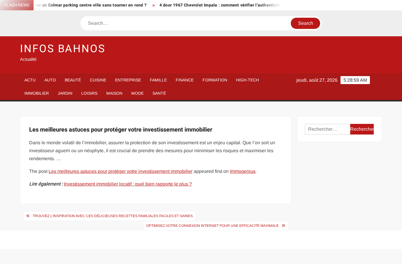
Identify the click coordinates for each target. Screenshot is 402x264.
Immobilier (36, 93)
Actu (30, 80)
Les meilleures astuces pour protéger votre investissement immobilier (120, 171)
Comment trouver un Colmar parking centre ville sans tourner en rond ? (72, 5)
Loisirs (89, 93)
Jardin (65, 93)
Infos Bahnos (62, 49)
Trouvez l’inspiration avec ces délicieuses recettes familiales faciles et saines (113, 216)
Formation (214, 80)
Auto (50, 80)
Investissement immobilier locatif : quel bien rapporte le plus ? (128, 183)
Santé (159, 93)
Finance (185, 80)
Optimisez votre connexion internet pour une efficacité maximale (212, 226)
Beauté (73, 80)
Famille (158, 80)
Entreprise (128, 80)
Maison (114, 93)
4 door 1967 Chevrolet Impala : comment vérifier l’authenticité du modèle (227, 5)
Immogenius (242, 171)
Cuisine (98, 80)
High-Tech (247, 80)
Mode (137, 93)
